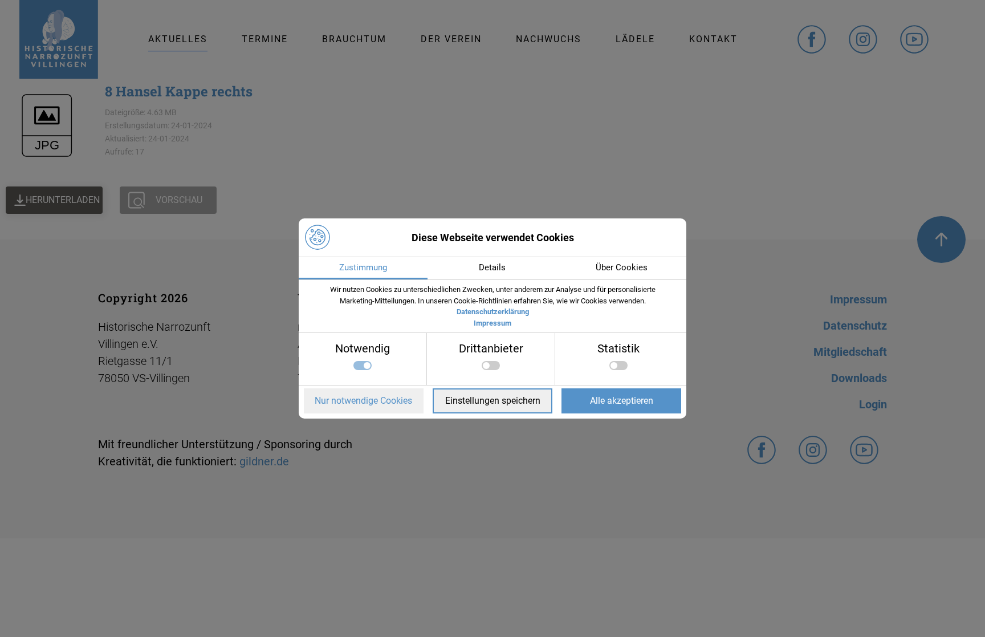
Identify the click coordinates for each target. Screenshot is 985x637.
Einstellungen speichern (492, 400)
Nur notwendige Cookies (363, 400)
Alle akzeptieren (621, 400)
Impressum (492, 323)
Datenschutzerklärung (493, 311)
